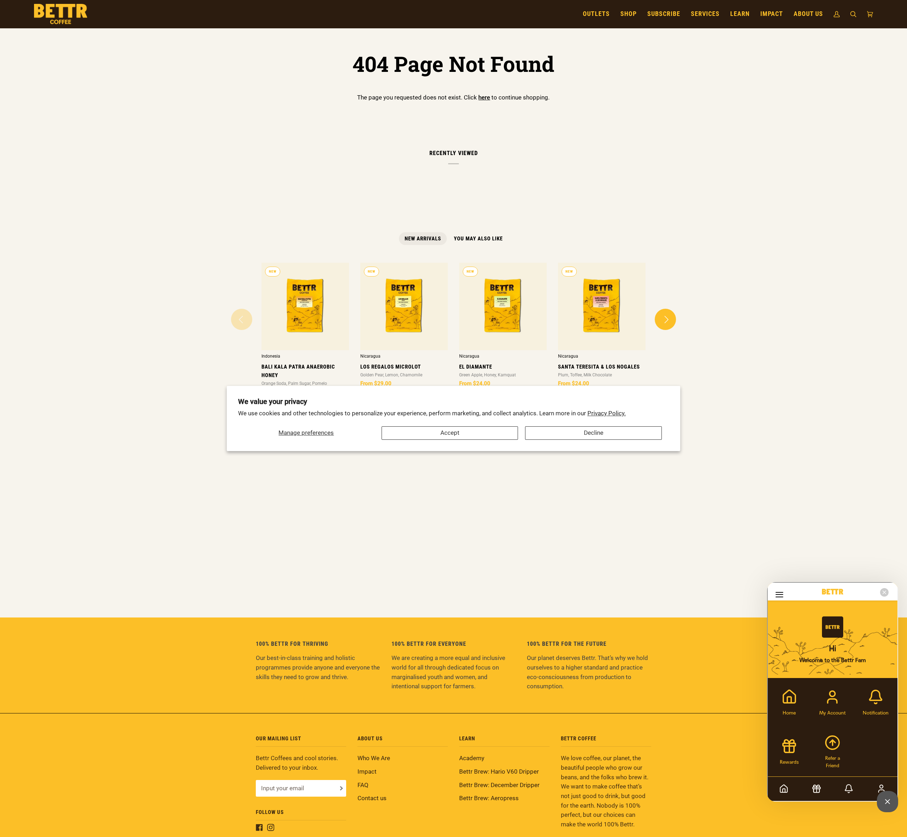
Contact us (372, 798)
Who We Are (373, 758)
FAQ (362, 785)
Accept (450, 432)
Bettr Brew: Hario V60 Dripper (499, 771)
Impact (367, 771)
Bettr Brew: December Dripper (499, 785)
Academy (471, 758)
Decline (593, 432)
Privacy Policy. (606, 413)
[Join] (340, 788)
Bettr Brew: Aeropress (489, 798)
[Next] (665, 319)
